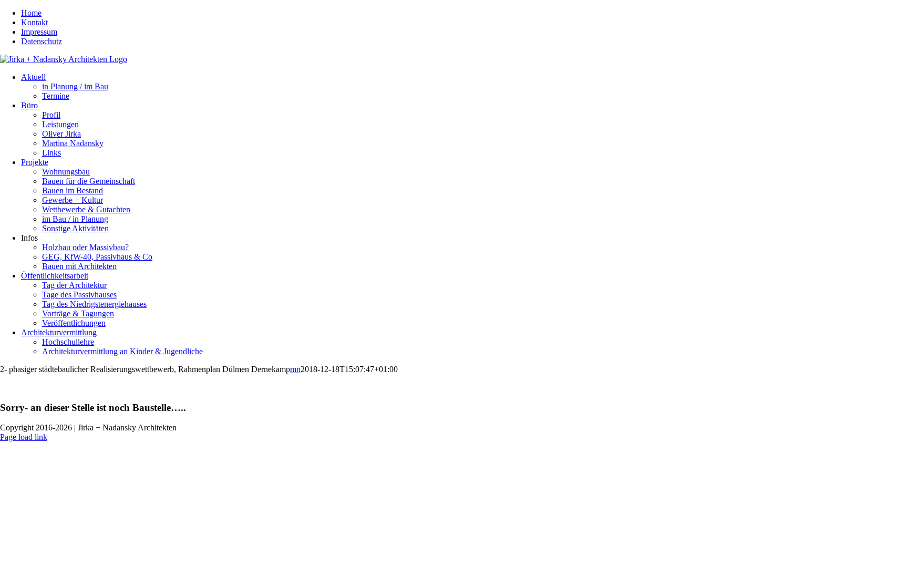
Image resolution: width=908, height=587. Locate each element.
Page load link (23, 436)
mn (295, 369)
